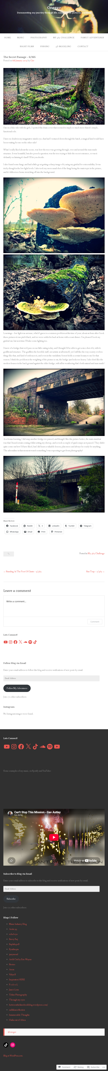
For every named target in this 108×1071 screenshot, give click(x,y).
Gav (32, 60)
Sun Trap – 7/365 (94, 571)
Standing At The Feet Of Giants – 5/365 (23, 571)
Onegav (54, 7)
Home (7, 37)
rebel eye (13, 934)
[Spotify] (30, 642)
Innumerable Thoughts (19, 1015)
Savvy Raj (13, 939)
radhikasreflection (17, 1009)
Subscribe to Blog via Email (17, 874)
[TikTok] (35, 642)
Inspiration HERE (17, 979)
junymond (13, 954)
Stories (12, 964)
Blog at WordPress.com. (13, 1055)
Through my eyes (17, 999)
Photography (39, 37)
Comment (94, 621)
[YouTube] (5, 642)
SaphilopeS (14, 944)
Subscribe (11, 898)
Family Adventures (92, 37)
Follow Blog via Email (14, 663)
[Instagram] (10, 642)
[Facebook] (15, 642)
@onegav (12, 1032)
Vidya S (12, 974)
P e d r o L (13, 984)
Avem (11, 969)
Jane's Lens (14, 989)
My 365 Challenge (63, 37)
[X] (20, 642)
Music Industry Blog (18, 924)
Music (20, 37)
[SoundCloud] (25, 642)
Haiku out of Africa (17, 1020)
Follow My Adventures (17, 688)
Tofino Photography (18, 994)
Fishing (44, 46)
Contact (82, 46)
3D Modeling (63, 46)
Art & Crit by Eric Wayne (20, 959)
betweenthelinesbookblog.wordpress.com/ (28, 1004)
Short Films (27, 46)
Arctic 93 (13, 929)
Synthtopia (14, 949)
